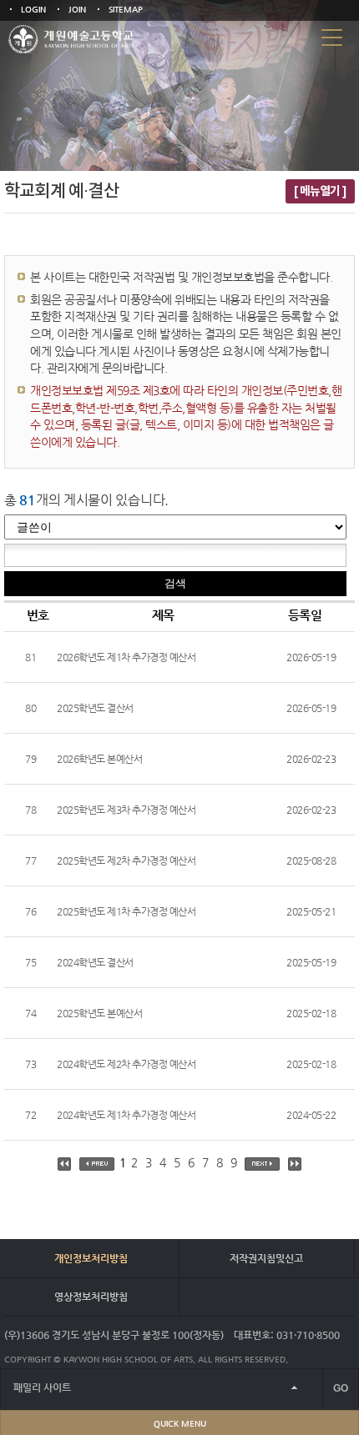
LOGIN (33, 9)
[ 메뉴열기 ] (320, 191)
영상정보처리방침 (91, 1296)
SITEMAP (126, 9)
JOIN (77, 9)
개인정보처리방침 (91, 1258)
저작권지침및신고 (266, 1258)
